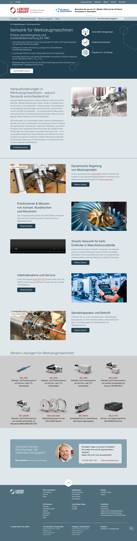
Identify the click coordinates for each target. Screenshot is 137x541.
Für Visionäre (76, 496)
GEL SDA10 (83, 416)
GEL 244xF (113, 378)
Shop (57, 19)
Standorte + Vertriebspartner (110, 529)
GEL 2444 (54, 378)
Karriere (97, 2)
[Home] (11, 24)
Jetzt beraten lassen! (21, 71)
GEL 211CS (113, 416)
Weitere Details (80, 185)
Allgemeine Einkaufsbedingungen (111, 513)
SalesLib (45, 515)
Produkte (14, 19)
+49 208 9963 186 (89, 460)
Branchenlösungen (28, 19)
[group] (89, 10)
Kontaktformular (106, 492)
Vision (113, 2)
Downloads (46, 513)
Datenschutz (105, 509)
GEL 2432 (24, 378)
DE (16, 2)
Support (103, 494)
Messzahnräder (53, 416)
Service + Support (46, 19)
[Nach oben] (68, 483)
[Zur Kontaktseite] (131, 528)
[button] (87, 15)
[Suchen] (125, 18)
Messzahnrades (106, 179)
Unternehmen (86, 2)
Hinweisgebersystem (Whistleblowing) (113, 515)
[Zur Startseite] (27, 10)
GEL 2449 (83, 378)
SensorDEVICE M (39, 279)
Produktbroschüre (20, 147)
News (106, 2)
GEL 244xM (24, 416)
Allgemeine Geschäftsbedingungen (112, 511)
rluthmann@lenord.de (110, 460)
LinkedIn (74, 509)
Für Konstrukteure (77, 492)
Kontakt (122, 2)
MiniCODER (96, 174)
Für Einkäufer (76, 494)
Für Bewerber (76, 499)
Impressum (104, 506)
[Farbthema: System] (11, 2)
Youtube (74, 506)
